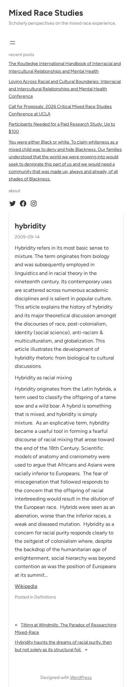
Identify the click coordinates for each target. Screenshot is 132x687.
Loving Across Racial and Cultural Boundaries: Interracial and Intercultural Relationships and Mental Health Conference (65, 89)
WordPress (81, 677)
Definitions (45, 597)
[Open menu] (12, 42)
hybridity (30, 226)
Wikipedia (26, 586)
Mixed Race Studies (46, 13)
